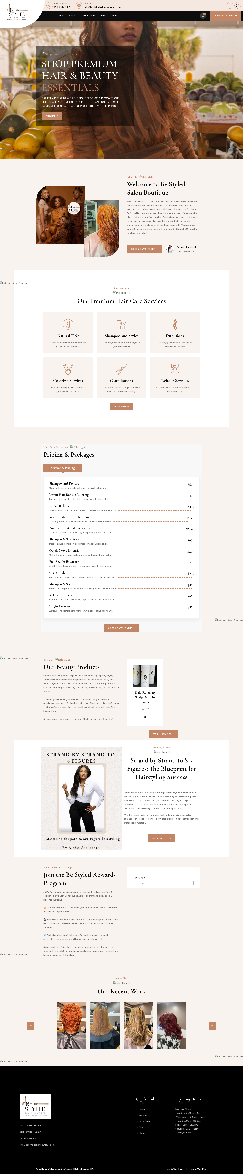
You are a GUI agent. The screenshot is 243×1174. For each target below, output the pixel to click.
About (114, 15)
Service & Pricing (63, 468)
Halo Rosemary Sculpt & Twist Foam (145, 697)
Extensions (175, 335)
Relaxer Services (175, 380)
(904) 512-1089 (62, 7)
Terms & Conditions (174, 1168)
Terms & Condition (197, 1168)
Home (61, 15)
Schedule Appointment (57, 116)
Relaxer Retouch (60, 595)
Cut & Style (57, 573)
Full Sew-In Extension (64, 562)
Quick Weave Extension (65, 551)
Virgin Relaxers (59, 606)
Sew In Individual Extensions (69, 517)
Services (73, 15)
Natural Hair (68, 335)
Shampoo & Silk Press (64, 539)
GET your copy (160, 838)
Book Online (89, 15)
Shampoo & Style (61, 584)
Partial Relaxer (59, 506)
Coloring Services (68, 380)
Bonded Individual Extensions (69, 528)
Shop (103, 15)
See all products (162, 734)
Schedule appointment (120, 628)
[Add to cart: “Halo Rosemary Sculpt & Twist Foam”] (145, 717)
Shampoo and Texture (64, 484)
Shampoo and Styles (121, 335)
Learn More (120, 406)
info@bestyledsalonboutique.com (102, 7)
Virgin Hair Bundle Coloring (69, 495)
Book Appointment (224, 15)
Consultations (121, 380)
